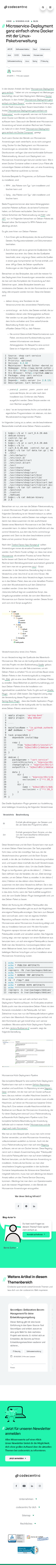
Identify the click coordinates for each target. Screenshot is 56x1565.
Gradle (41, 665)
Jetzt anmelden (16, 1459)
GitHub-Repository (41, 1085)
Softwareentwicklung (15, 61)
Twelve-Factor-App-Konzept (24, 545)
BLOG (35, 21)
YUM (43, 215)
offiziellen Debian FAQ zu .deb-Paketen (23, 329)
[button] (28, 1501)
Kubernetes (26, 55)
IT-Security (44, 61)
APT (4, 219)
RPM (8, 186)
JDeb (7, 679)
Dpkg (8, 195)
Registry (45, 1145)
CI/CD (16, 55)
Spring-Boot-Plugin (11, 701)
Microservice (7, 556)
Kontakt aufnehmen (35, 1234)
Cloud (35, 49)
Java (9, 55)
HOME (9, 21)
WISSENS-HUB (22, 21)
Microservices (38, 55)
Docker (48, 96)
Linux (27, 61)
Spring (35, 61)
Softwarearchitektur (22, 49)
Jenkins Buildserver (18, 1028)
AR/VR (10, 49)
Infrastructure (45, 49)
